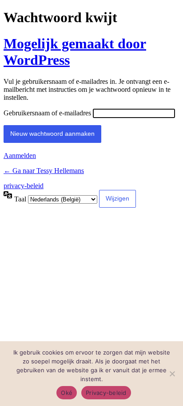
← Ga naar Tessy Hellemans (44, 170)
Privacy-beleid (106, 392)
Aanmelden (20, 155)
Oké (66, 392)
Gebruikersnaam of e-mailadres (47, 113)
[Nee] (171, 373)
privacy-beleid (24, 185)
